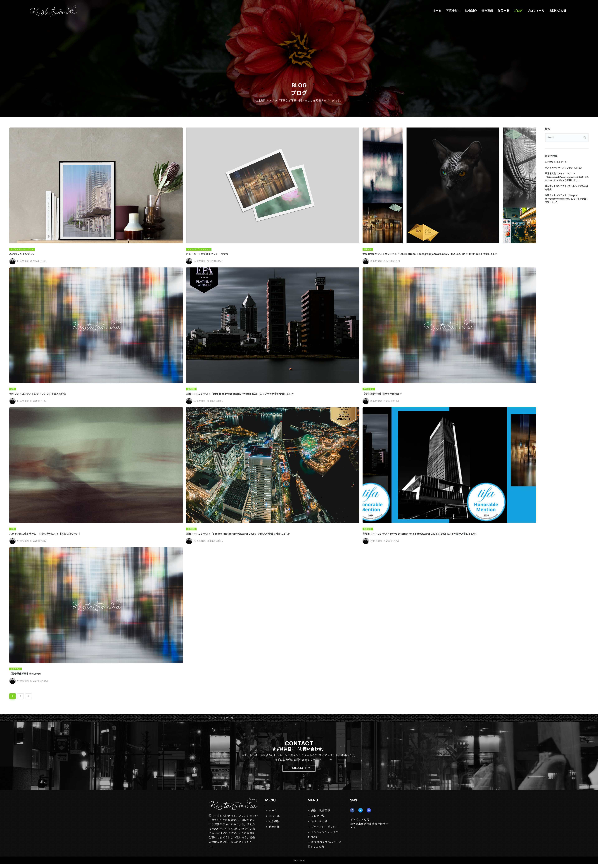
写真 (13, 389)
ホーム (437, 10)
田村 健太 (24, 261)
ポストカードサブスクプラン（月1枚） (207, 254)
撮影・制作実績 (320, 810)
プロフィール (536, 10)
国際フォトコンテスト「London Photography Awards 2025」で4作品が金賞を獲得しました (238, 533)
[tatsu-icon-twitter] (361, 810)
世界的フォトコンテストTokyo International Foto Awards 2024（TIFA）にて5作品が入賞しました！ (420, 533)
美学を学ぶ (368, 389)
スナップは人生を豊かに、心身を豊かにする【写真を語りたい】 (45, 533)
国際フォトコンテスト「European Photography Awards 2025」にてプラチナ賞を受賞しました (240, 393)
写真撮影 (452, 10)
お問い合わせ (558, 10)
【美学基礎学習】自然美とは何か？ (382, 393)
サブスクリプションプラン (22, 249)
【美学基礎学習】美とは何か (25, 673)
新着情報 (368, 249)
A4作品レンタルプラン (22, 254)
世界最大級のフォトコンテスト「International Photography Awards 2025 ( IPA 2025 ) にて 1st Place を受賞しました (430, 254)
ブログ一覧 (318, 816)
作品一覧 (503, 10)
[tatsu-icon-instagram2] (369, 810)
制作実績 (487, 10)
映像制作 (471, 10)
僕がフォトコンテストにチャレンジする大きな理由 (37, 393)
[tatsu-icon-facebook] (353, 810)
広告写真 (274, 816)
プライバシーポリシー (324, 827)
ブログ (518, 10)
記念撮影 (274, 821)
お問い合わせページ (301, 768)
